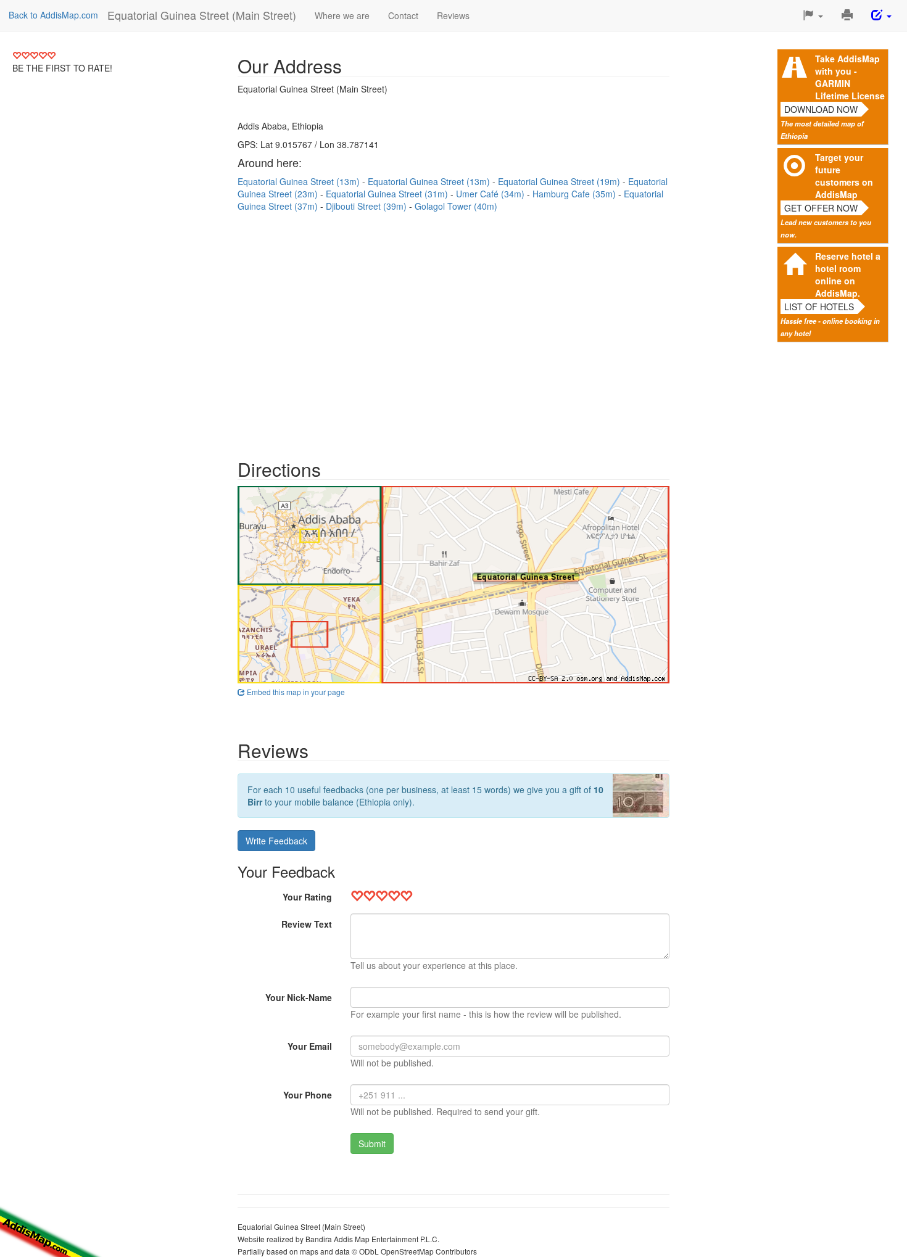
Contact (403, 15)
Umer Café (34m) (491, 194)
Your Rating (307, 897)
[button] (812, 15)
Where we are (342, 15)
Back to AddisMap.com (53, 15)
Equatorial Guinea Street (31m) (388, 194)
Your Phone (307, 1095)
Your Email (310, 1046)
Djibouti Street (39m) (367, 206)
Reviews (453, 15)
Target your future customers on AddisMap (844, 175)
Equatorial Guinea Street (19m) (560, 181)
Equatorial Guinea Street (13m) (300, 181)
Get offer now (821, 208)
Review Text (306, 924)
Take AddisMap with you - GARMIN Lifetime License (850, 77)
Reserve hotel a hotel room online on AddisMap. (847, 274)
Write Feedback (276, 841)
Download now (821, 109)
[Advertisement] (453, 329)
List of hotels (819, 306)
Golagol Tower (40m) (456, 206)
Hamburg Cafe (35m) (575, 194)
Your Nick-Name (298, 997)
